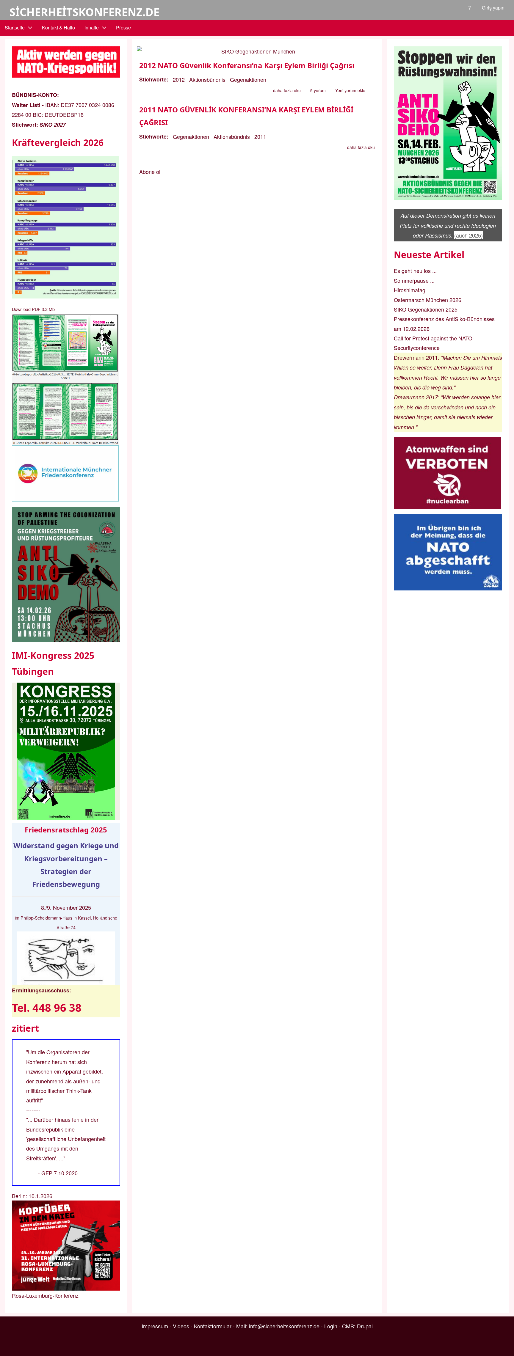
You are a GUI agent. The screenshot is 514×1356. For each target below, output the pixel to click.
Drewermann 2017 (416, 397)
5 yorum (318, 90)
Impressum (155, 1326)
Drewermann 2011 (416, 357)
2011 (260, 136)
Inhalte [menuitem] (91, 27)
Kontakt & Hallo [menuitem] (58, 27)
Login (330, 1326)
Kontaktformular (212, 1326)
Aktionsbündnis (207, 79)
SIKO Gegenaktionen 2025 (425, 309)
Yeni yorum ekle (350, 90)
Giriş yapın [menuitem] (493, 7)
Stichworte (153, 79)
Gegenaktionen (248, 79)
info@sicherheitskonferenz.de (284, 1326)
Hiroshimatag (409, 290)
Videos (181, 1326)
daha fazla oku (287, 90)
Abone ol (149, 171)
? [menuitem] (469, 7)
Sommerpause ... (414, 280)
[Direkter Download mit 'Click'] (66, 379)
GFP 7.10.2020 (59, 1173)
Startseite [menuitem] (15, 27)
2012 (179, 79)
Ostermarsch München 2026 (427, 300)
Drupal (365, 1326)
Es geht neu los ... (415, 270)
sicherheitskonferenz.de (84, 12)
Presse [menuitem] (123, 27)
